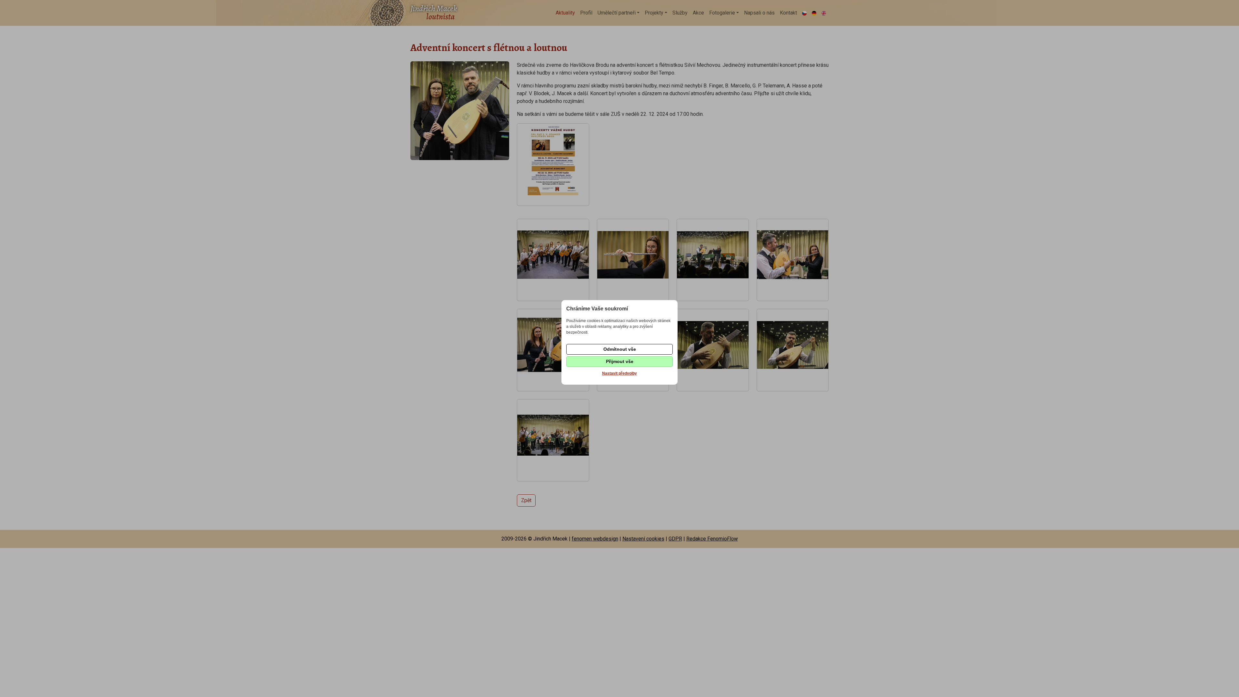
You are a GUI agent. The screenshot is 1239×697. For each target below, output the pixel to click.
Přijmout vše (619, 361)
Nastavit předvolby (619, 373)
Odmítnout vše (619, 349)
